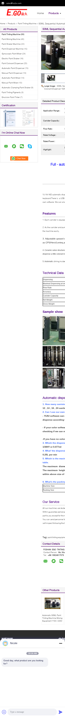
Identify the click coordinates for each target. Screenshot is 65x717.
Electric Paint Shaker (10, 58)
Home (40, 13)
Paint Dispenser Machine (12, 49)
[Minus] (60, 643)
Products (54, 13)
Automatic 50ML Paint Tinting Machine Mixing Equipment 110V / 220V (52, 618)
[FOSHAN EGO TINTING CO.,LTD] (17, 12)
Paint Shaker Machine (11, 44)
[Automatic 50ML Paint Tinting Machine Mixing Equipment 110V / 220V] (52, 603)
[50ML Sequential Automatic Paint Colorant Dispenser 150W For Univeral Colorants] (51, 78)
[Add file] (4, 712)
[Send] (60, 712)
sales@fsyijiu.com (13, 3)
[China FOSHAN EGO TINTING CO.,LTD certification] (9, 118)
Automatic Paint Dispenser (13, 68)
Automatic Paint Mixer (11, 78)
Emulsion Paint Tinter (11, 97)
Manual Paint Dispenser (12, 73)
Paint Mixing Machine (11, 39)
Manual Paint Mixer (10, 83)
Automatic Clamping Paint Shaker (16, 87)
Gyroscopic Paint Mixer (12, 53)
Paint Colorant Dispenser (12, 63)
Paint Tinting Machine (27, 23)
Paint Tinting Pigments (11, 92)
